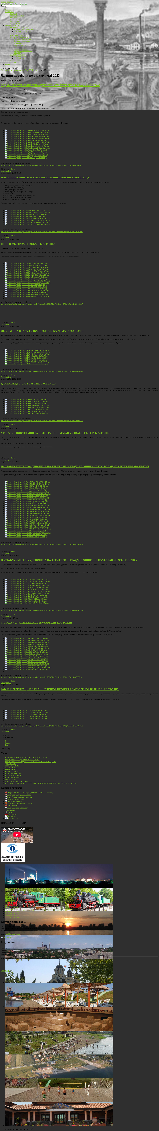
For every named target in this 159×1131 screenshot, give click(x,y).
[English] (12, 4)
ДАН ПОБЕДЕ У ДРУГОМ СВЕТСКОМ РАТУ (28, 383)
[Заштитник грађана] (13, 861)
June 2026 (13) (10, 900)
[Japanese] (23, 4)
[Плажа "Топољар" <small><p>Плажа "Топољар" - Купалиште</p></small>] (59, 1006)
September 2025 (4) (12, 917)
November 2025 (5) (12, 913)
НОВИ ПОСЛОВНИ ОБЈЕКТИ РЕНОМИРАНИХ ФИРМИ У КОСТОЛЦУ (45, 177)
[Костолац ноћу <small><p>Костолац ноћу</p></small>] (59, 887)
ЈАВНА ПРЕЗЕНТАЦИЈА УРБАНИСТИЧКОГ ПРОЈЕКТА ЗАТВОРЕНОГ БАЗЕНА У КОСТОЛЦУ (60, 689)
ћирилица (10, 2)
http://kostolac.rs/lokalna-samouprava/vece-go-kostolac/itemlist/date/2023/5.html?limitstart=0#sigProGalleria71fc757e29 (42, 232)
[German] (18, 4)
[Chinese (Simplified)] (7, 4)
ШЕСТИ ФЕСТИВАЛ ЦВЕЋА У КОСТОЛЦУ (28, 244)
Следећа (8, 743)
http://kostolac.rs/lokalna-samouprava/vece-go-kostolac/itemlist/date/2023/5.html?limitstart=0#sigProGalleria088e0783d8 (42, 610)
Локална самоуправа (16, 70)
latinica (3, 2)
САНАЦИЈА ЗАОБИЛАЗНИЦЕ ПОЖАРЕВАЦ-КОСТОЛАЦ (36, 622)
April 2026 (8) (10, 904)
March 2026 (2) (10, 905)
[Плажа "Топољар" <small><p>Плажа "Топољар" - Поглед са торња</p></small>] (59, 1054)
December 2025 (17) (12, 911)
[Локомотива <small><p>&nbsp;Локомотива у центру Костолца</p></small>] (59, 911)
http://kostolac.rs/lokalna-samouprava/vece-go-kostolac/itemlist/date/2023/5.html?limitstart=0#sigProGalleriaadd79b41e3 (42, 726)
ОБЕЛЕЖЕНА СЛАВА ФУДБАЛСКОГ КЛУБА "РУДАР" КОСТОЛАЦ (43, 331)
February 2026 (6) (11, 907)
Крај (6, 745)
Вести (13, 169)
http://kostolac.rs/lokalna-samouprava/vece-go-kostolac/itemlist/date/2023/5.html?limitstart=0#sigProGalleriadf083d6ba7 (42, 304)
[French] (15, 4)
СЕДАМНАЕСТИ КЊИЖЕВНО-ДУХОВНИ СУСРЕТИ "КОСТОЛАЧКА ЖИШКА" (50, 85)
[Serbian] (2, 4)
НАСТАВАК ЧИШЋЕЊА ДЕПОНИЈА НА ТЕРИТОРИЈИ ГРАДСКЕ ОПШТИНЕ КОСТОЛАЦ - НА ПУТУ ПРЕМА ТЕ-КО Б (75, 466)
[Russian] (26, 4)
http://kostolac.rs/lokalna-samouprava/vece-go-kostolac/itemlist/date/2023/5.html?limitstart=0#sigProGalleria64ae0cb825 (42, 371)
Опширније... (6, 171)
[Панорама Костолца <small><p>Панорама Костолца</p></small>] (59, 958)
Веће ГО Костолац (32, 70)
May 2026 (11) (10, 902)
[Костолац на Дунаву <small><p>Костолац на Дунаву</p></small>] (59, 935)
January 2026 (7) (11, 909)
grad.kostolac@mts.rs (13, 934)
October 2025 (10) (11, 915)
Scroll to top (5, 971)
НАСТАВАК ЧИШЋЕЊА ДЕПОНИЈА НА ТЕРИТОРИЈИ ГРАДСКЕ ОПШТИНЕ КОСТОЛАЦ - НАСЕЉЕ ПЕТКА (69, 560)
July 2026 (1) (9, 898)
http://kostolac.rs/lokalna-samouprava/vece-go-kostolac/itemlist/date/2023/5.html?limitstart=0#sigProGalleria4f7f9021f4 (41, 677)
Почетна (4, 70)
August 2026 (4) (10, 896)
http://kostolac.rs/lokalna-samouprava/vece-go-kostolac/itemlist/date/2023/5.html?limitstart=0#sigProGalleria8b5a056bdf (42, 165)
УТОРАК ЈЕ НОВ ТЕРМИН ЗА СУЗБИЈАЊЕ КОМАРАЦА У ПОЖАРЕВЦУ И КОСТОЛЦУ (55, 433)
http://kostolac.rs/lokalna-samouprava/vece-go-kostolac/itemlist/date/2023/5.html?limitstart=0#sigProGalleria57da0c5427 (42, 421)
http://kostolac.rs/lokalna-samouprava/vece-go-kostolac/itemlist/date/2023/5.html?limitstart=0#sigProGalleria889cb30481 (42, 544)
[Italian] (21, 4)
